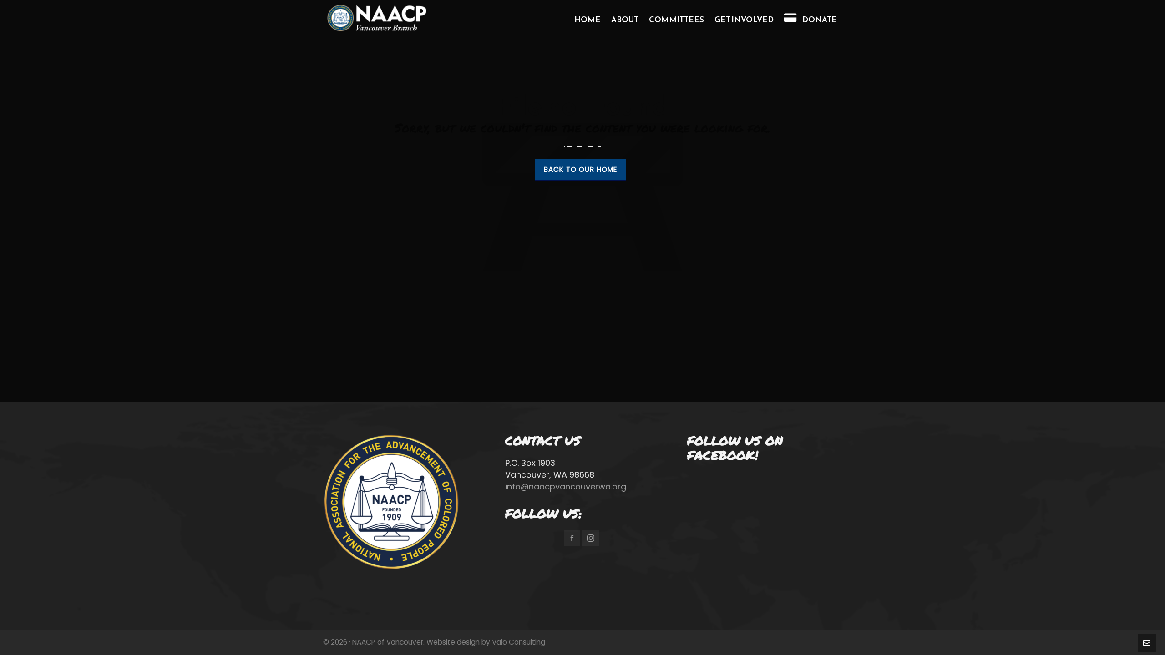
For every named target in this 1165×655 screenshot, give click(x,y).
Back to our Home (580, 169)
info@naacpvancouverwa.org (565, 486)
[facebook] (572, 538)
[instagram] (590, 538)
